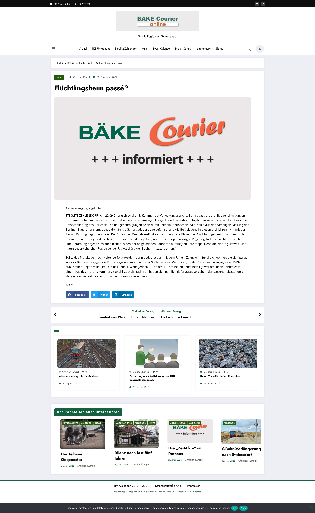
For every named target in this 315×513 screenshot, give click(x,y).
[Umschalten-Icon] (53, 49)
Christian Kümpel (81, 77)
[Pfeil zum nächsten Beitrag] (260, 314)
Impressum (193, 484)
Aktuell (83, 48)
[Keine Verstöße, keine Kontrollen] (228, 353)
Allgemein (89, 423)
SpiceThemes (194, 490)
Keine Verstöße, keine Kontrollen (220, 376)
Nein (243, 508)
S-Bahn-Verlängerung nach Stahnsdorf (190, 451)
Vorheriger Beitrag (143, 311)
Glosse (219, 48)
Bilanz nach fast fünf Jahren (82, 455)
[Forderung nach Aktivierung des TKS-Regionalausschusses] (157, 353)
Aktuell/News (72, 423)
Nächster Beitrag (171, 311)
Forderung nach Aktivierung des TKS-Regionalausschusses (152, 378)
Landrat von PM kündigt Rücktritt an (126, 317)
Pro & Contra (183, 48)
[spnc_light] (260, 49)
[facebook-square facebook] (257, 4)
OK (234, 508)
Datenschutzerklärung (168, 484)
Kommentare (203, 48)
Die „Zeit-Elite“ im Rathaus (133, 450)
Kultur (145, 48)
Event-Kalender (162, 48)
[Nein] (311, 508)
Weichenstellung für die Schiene (78, 376)
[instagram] (263, 4)
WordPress (152, 490)
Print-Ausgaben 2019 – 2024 (131, 484)
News (59, 77)
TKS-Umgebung (101, 48)
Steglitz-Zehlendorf (126, 48)
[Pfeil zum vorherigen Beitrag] (55, 314)
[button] (77, 294)
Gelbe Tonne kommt (176, 317)
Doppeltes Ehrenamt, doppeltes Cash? (243, 455)
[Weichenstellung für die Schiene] (86, 353)
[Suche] (249, 49)
